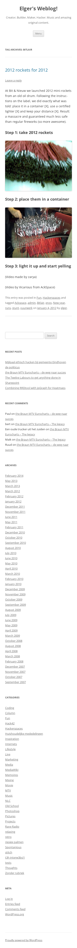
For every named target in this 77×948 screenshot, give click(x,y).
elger (64, 308)
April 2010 (11, 568)
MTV (8, 790)
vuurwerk (26, 308)
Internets (11, 744)
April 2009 (11, 630)
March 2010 (12, 574)
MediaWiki (11, 770)
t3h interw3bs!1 (15, 857)
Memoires (11, 775)
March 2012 (12, 491)
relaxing (10, 832)
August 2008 (13, 646)
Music (9, 795)
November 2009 (15, 594)
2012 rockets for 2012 (26, 70)
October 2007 (13, 677)
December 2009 (15, 589)
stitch (8, 852)
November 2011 (15, 512)
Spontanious (13, 847)
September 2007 (15, 682)
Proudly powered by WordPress (23, 940)
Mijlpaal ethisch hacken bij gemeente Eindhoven (35, 362)
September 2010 (15, 543)
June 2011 (11, 517)
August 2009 (13, 610)
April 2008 (11, 651)
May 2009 (11, 625)
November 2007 (15, 672)
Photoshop (12, 811)
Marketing (11, 759)
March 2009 (12, 636)
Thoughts (11, 868)
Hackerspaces (51, 298)
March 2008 (12, 656)
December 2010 (15, 532)
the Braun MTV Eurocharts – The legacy (40, 424)
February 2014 (14, 476)
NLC (7, 801)
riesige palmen (14, 842)
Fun (39, 298)
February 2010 (14, 579)
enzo (49, 303)
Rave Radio (12, 826)
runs (8, 308)
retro (8, 837)
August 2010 (13, 548)
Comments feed (15, 909)
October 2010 (13, 537)
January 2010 (13, 584)
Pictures (10, 816)
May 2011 (11, 522)
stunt (15, 308)
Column (10, 713)
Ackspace (20, 303)
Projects (10, 821)
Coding (9, 708)
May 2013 (11, 481)
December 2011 (15, 507)
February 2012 (14, 496)
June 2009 (11, 620)
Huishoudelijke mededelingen (24, 734)
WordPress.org (14, 914)
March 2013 (12, 486)
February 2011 (14, 527)
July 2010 (10, 553)
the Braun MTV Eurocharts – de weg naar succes (35, 372)
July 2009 (10, 615)
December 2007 (15, 666)
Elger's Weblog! (38, 8)
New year (59, 303)
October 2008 (13, 641)
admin (32, 303)
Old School (12, 806)
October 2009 (13, 599)
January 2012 (13, 501)
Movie (9, 785)
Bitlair (40, 303)
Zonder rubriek (14, 873)
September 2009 (15, 605)
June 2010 (11, 558)
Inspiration (12, 739)
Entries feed (12, 904)
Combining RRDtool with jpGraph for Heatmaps (35, 388)
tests (8, 863)
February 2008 (14, 661)
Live (7, 754)
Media (9, 765)
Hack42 (10, 723)
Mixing (9, 780)
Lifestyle (10, 749)
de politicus (12, 367)
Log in (9, 899)
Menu (38, 33)
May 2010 (11, 563)
